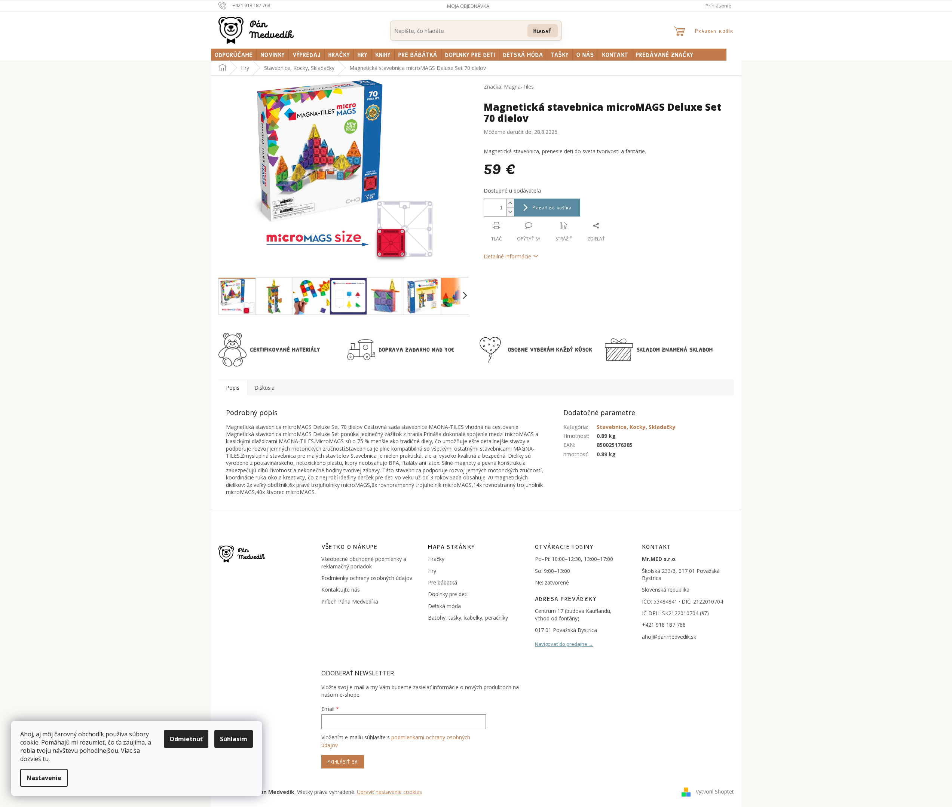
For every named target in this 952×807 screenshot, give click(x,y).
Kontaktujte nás (340, 589)
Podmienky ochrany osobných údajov (366, 578)
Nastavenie (44, 778)
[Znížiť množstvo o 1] (510, 212)
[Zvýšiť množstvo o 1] (510, 203)
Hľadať (542, 30)
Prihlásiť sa (342, 761)
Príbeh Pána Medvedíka (349, 601)
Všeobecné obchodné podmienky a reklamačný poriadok (363, 562)
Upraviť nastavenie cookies (389, 791)
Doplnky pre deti (448, 594)
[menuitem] (234, 55)
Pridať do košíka (552, 207)
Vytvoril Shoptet (715, 791)
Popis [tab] (232, 387)
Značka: (509, 86)
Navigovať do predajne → (564, 644)
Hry (432, 570)
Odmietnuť (186, 739)
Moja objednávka (468, 6)
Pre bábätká (442, 582)
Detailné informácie (507, 256)
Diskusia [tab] (264, 387)
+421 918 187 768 (664, 624)
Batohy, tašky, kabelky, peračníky (468, 617)
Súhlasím (233, 739)
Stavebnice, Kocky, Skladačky (636, 426)
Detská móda (444, 606)
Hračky (436, 558)
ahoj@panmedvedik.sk (669, 636)
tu (46, 759)
